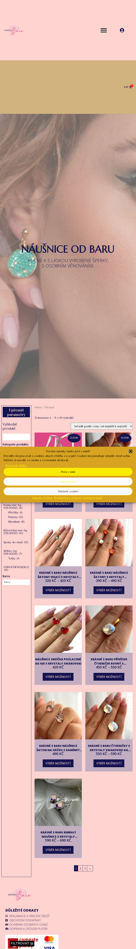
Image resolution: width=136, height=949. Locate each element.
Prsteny (15, 517)
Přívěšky (15, 512)
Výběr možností (58, 504)
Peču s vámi (68, 471)
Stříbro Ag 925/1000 (13, 552)
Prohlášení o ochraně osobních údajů (78, 497)
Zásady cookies (42, 497)
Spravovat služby (16, 465)
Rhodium (16, 521)
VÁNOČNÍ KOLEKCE (16, 568)
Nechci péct (68, 481)
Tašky (13, 558)
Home (38, 407)
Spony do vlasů (16, 542)
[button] (130, 451)
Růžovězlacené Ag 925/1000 (15, 532)
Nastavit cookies (68, 491)
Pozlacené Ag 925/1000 (13, 506)
